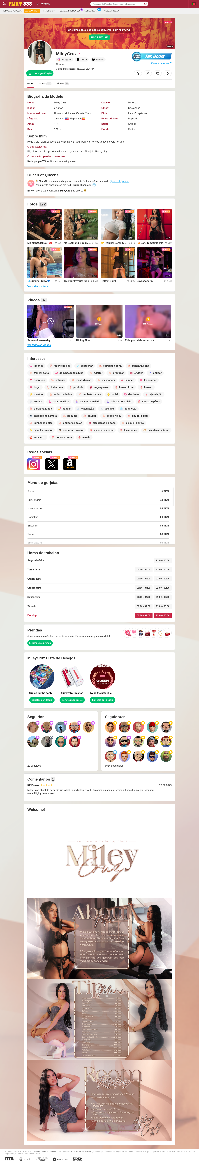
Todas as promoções (70, 11)
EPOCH (74, 1152)
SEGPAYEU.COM (85, 1152)
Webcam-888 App (112, 11)
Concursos (90, 11)
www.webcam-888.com (47, 1151)
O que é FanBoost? (161, 63)
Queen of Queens (119, 181)
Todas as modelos (12, 11)
